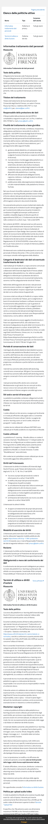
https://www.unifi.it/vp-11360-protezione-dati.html (20, 539)
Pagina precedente (38, 9)
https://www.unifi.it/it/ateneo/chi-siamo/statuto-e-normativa (21, 635)
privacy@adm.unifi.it (25, 121)
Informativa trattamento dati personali (14, 819)
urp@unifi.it (7, 108)
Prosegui (24, 822)
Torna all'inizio (38, 580)
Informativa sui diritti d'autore (33, 787)
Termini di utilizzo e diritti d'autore (35, 819)
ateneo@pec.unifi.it (22, 108)
